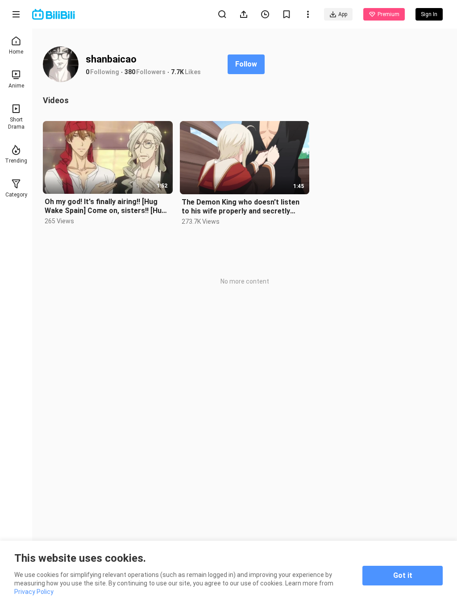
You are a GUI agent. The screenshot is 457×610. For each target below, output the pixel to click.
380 (130, 71)
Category (16, 195)
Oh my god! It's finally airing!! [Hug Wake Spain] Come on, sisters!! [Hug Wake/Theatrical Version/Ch (105, 206)
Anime (16, 86)
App (342, 14)
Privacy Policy (34, 591)
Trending (16, 161)
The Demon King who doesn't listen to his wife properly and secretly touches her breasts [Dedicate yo (240, 207)
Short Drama (16, 123)
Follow (246, 64)
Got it (402, 575)
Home (16, 52)
